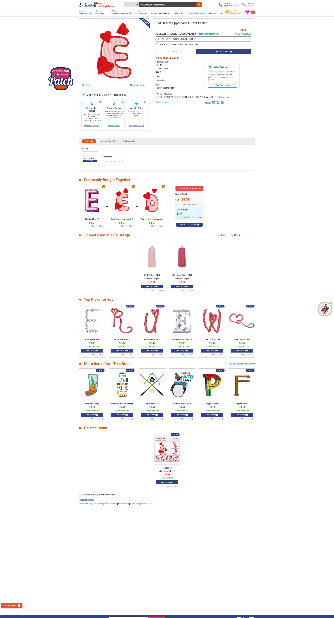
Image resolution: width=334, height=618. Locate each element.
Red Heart (98, 503)
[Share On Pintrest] (222, 102)
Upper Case (123, 503)
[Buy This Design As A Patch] (61, 77)
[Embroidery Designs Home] (97, 4)
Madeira (221, 235)
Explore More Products (241, 363)
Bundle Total (181, 194)
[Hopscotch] (90, 159)
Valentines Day (86, 503)
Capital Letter (110, 503)
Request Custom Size (209, 34)
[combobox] (167, 4)
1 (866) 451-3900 (231, 6)
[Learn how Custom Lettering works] (100, 101)
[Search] (199, 4)
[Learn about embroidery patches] (144, 101)
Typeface (134, 503)
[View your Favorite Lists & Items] (247, 12)
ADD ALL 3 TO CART (188, 225)
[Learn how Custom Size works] (122, 101)
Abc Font (144, 503)
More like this (96, 226)
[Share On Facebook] (218, 102)
